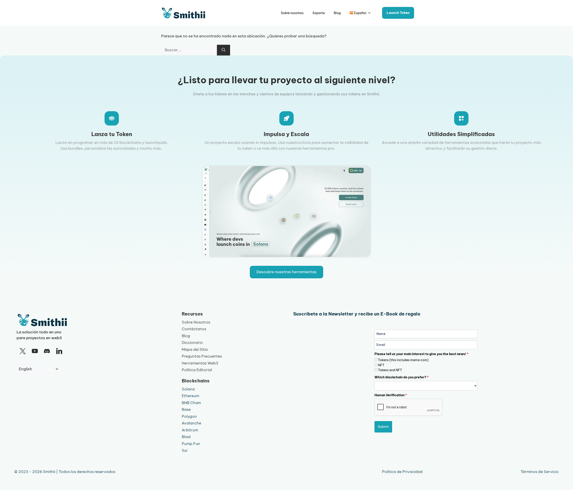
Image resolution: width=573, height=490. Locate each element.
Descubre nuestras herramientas (286, 271)
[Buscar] (223, 50)
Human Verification (390, 395)
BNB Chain (191, 402)
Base (186, 409)
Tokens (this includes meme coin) (403, 360)
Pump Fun (191, 443)
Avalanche (191, 423)
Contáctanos (194, 328)
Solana (188, 389)
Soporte (318, 13)
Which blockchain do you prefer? (401, 377)
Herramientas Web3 (200, 363)
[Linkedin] (59, 351)
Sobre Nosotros (196, 322)
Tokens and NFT (390, 370)
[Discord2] (47, 351)
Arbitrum (190, 430)
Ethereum (190, 395)
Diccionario (192, 342)
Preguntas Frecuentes (202, 356)
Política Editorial (197, 369)
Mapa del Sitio (195, 349)
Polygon (189, 416)
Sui (184, 450)
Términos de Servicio (540, 471)
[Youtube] (35, 351)
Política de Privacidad (402, 471)
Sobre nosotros (292, 13)
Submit (383, 427)
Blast (186, 436)
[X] (23, 351)
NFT (381, 365)
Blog (337, 13)
